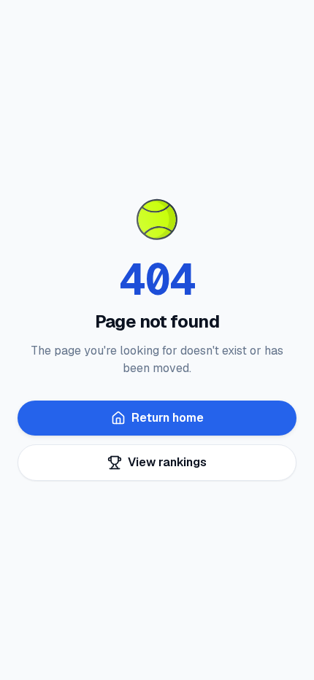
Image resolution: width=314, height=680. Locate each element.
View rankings (167, 462)
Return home (167, 417)
